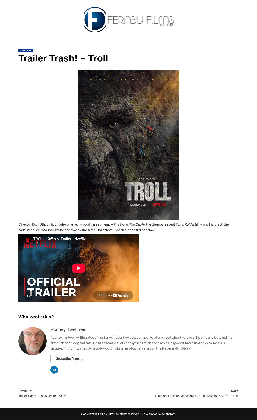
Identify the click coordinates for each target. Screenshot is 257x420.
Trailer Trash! (26, 50)
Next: (197, 393)
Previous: (42, 393)
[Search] (239, 44)
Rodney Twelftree (67, 329)
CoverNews (149, 413)
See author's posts (69, 358)
